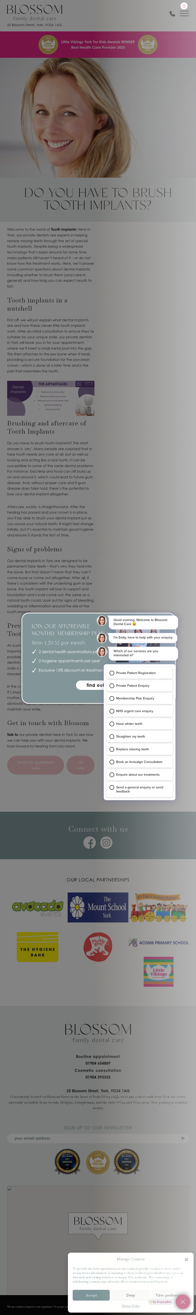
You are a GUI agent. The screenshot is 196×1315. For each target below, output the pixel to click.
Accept (91, 1295)
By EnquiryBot (162, 1301)
